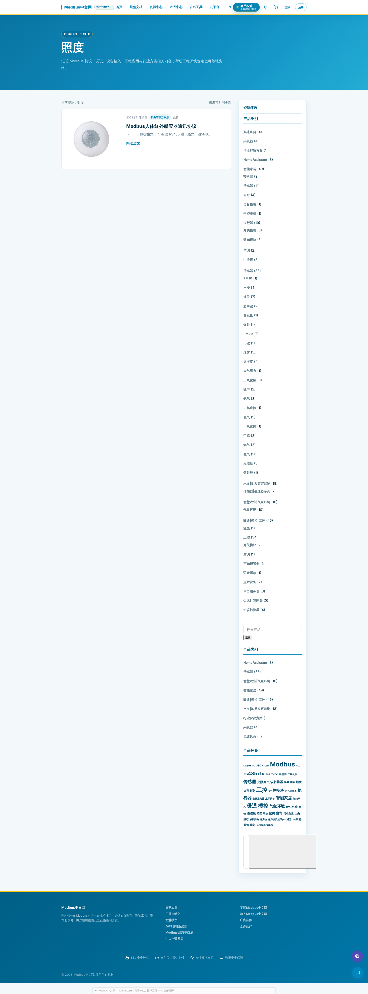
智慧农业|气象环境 (256, 502)
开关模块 (249, 230)
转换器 (248, 176)
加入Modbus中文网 (253, 914)
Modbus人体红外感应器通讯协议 (161, 126)
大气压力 (249, 371)
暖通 (252, 806)
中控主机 (249, 213)
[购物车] (276, 7)
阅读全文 (133, 143)
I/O (253, 765)
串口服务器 (251, 591)
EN (229, 7)
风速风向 (249, 132)
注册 (301, 7)
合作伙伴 (246, 926)
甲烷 (246, 436)
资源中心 (156, 7)
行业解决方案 (253, 150)
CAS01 (247, 765)
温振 (246, 528)
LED (266, 765)
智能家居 (249, 169)
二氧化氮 (249, 408)
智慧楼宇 (171, 920)
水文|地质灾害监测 (256, 483)
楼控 (263, 806)
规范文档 (136, 7)
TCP (268, 774)
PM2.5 (248, 334)
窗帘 (246, 195)
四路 (292, 782)
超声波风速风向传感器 (280, 819)
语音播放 (249, 573)
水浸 (246, 288)
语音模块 (249, 204)
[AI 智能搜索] (357, 956)
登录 (287, 7)
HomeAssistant (255, 160)
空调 (246, 250)
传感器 (248, 186)
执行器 (248, 223)
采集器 (248, 141)
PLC (298, 765)
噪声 (246, 389)
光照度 (248, 463)
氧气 (246, 445)
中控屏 (248, 260)
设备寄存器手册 (160, 117)
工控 (246, 537)
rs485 (250, 773)
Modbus (282, 764)
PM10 (247, 278)
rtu (261, 773)
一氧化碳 (249, 426)
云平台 (214, 7)
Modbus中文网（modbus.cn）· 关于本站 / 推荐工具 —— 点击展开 (136, 990)
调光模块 (249, 240)
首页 (119, 7)
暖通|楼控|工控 (254, 520)
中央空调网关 (174, 938)
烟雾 (246, 352)
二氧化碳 (249, 380)
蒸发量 (248, 315)
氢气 (246, 417)
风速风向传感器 (264, 825)
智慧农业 (171, 907)
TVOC (274, 774)
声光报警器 (251, 563)
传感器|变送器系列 (256, 491)
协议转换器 (251, 610)
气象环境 (249, 510)
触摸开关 (254, 819)
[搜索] (266, 7)
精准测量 (288, 813)
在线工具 (196, 7)
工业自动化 (172, 914)
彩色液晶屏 (291, 791)
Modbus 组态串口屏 (179, 932)
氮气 (246, 454)
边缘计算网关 (253, 600)
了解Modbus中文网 (253, 907)
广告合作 (246, 920)
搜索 (248, 637)
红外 (246, 325)
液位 (246, 297)
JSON (259, 765)
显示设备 (249, 582)
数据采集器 (258, 798)
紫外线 (248, 473)
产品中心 (176, 7)
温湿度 (248, 362)
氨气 (246, 399)
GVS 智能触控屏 (176, 926)
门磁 (246, 343)
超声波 (248, 306)
